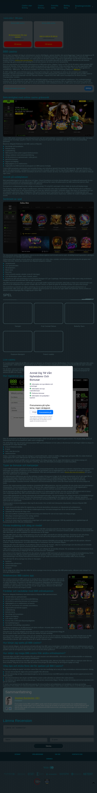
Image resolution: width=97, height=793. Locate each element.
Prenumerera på (45, 412)
